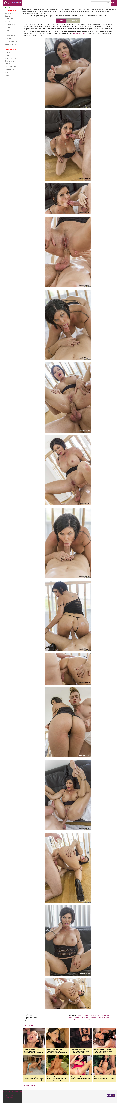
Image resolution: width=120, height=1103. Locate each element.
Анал (7, 30)
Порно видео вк (10, 50)
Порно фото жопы (75, 1018)
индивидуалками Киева (41, 9)
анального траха (79, 33)
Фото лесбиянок (10, 44)
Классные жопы (10, 36)
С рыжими (8, 72)
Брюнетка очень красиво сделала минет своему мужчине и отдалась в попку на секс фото (34, 1078)
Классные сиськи (11, 41)
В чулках (8, 33)
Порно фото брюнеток (81, 1020)
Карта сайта (9, 1095)
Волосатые (9, 27)
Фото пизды (9, 75)
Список (61, 21)
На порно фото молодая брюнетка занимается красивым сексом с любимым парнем (33, 1052)
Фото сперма (93, 1020)
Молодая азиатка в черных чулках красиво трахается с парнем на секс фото (103, 1051)
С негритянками (10, 58)
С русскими (9, 19)
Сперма (7, 64)
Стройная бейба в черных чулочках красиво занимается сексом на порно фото (80, 1051)
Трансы (7, 52)
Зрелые (7, 16)
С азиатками (9, 61)
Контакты (8, 1100)
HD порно (8, 7)
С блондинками (10, 67)
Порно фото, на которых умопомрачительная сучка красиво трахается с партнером (57, 1051)
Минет (7, 55)
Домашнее (9, 13)
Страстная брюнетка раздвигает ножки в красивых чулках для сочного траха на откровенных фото (57, 1079)
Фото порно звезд (95, 1015)
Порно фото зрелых (83, 1015)
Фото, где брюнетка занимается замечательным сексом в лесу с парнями (104, 1078)
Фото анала (105, 1015)
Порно (7, 47)
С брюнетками (10, 69)
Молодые (8, 22)
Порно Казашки (10, 10)
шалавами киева (69, 11)
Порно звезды (10, 24)
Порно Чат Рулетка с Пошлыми (13, 1091)
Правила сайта (9, 1097)
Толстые (8, 38)
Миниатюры (73, 21)
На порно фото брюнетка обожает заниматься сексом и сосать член (80, 1078)
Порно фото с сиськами (97, 1018)
